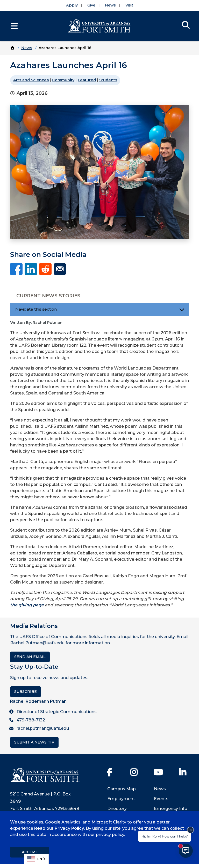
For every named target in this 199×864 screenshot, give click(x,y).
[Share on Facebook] (16, 268)
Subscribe (25, 691)
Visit (129, 5)
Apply (72, 5)
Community (63, 80)
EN (39, 859)
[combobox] (36, 859)
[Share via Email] (60, 268)
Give (91, 5)
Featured (87, 80)
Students (108, 80)
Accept (29, 852)
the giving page (27, 604)
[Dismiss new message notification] (190, 830)
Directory (117, 808)
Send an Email (30, 656)
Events (161, 798)
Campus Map (121, 788)
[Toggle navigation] (182, 309)
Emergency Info (170, 808)
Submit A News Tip (34, 742)
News (110, 5)
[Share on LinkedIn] (31, 268)
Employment (121, 798)
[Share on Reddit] (45, 268)
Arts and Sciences (31, 80)
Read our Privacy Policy (59, 828)
